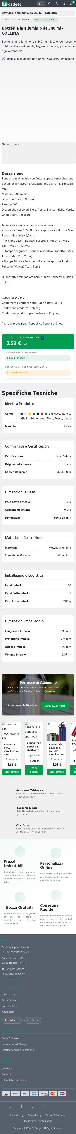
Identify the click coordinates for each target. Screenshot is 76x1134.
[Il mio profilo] (64, 3)
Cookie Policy (34, 1115)
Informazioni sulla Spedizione (18, 1050)
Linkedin (21, 1106)
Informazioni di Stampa (14, 1044)
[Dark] (38, 1020)
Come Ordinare (10, 1038)
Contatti (6, 1074)
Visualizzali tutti (54, 705)
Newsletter (8, 1012)
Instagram (43, 1106)
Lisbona (45, 19)
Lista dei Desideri (11, 1006)
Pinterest (32, 1106)
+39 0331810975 (15, 969)
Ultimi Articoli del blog (14, 1080)
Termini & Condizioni (56, 1115)
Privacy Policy (16, 1115)
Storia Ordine (9, 1000)
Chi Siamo (7, 1068)
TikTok (54, 1106)
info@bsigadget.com (13, 974)
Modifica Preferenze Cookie (38, 1121)
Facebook (10, 1106)
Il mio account (9, 994)
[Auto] (32, 1020)
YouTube (65, 1106)
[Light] (27, 1020)
